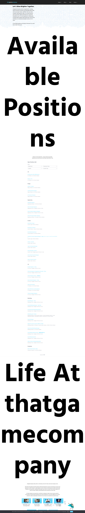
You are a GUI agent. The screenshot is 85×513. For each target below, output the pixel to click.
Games (59, 2)
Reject (68, 511)
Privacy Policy (41, 511)
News (70, 2)
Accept (72, 511)
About (65, 2)
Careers (75, 2)
